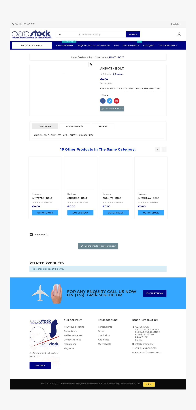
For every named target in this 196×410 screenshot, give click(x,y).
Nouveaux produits (74, 327)
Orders (101, 331)
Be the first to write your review (98, 246)
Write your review (112, 108)
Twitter (110, 101)
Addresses (103, 339)
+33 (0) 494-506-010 (145, 348)
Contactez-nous (72, 339)
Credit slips (104, 335)
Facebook (103, 101)
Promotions (70, 331)
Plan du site (70, 344)
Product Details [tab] (74, 126)
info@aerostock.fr (145, 344)
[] (180, 34)
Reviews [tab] (103, 126)
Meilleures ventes (73, 335)
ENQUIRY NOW (154, 293)
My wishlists (104, 344)
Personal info (105, 327)
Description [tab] (45, 126)
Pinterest (116, 101)
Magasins (69, 348)
